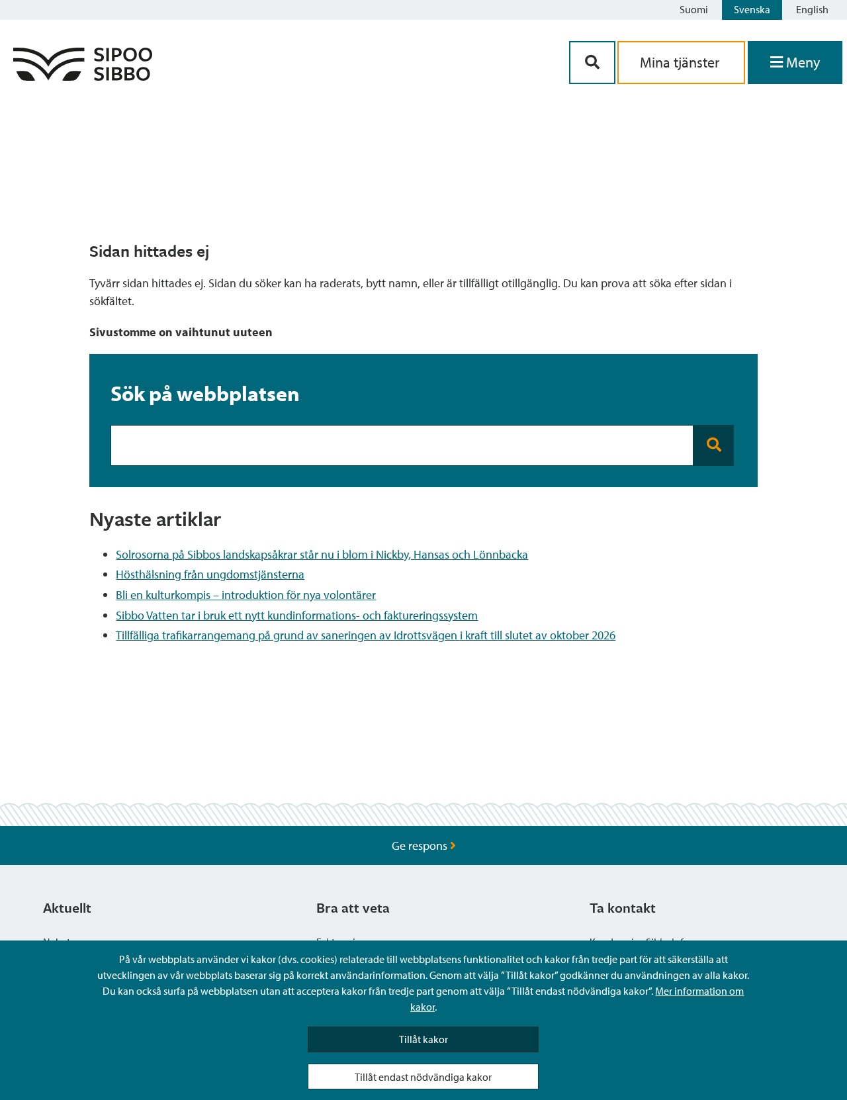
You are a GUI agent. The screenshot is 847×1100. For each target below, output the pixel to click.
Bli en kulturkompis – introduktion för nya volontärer (246, 594)
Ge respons (421, 845)
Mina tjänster (681, 62)
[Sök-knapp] (592, 62)
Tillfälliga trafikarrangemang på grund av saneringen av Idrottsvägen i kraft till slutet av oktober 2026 (365, 635)
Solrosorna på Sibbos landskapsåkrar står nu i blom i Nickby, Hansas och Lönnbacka (322, 554)
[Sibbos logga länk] (82, 76)
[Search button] (713, 445)
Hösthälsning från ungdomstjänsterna (210, 574)
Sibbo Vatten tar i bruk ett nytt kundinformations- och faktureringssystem (297, 615)
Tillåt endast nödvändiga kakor (423, 1076)
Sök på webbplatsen (205, 393)
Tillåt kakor (423, 1039)
